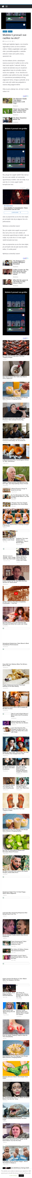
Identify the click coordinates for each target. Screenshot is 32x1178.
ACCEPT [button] (21, 1175)
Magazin (5, 31)
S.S (13, 41)
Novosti (10, 31)
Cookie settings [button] (13, 1175)
